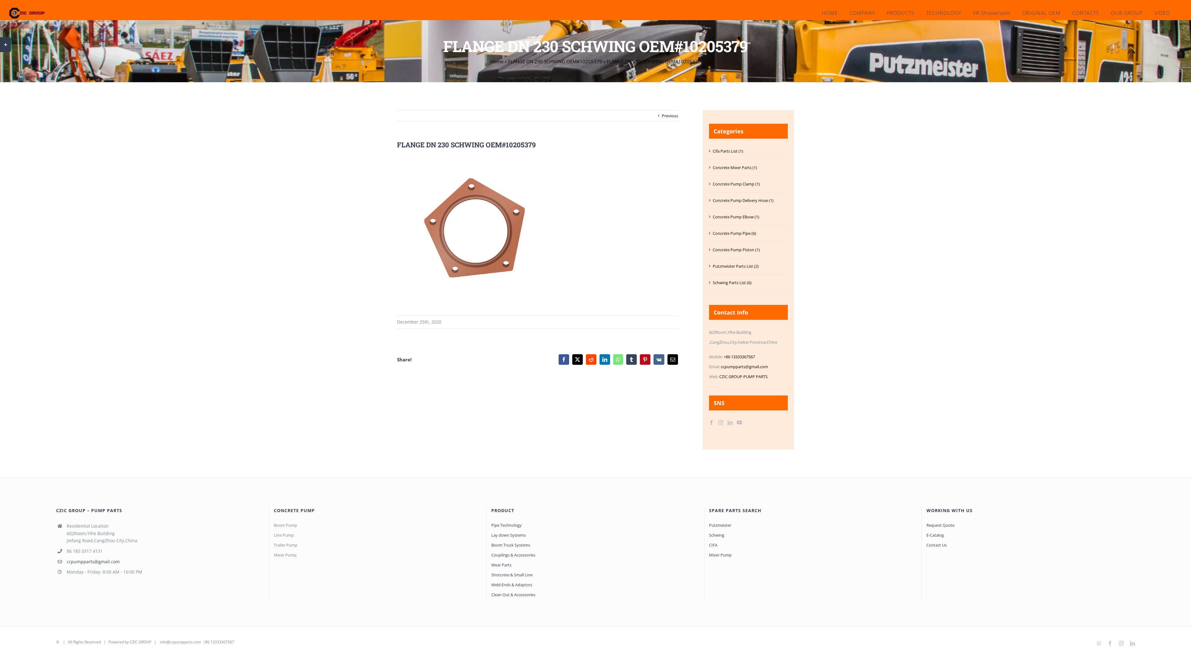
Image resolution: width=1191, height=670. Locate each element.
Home (496, 61)
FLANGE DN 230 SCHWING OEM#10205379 (555, 61)
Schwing (716, 535)
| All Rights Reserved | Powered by (95, 642)
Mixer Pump (721, 555)
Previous (670, 115)
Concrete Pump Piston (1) (736, 249)
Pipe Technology (506, 525)
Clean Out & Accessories (513, 594)
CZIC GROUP (140, 642)
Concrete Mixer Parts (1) (735, 167)
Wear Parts (501, 565)
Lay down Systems (508, 535)
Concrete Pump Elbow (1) (736, 217)
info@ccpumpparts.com (180, 642)
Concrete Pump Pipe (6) (734, 233)
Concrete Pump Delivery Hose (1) (743, 200)
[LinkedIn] (730, 422)
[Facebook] (711, 422)
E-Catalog (935, 535)
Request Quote (940, 525)
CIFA (713, 545)
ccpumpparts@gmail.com (744, 366)
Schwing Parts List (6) (732, 282)
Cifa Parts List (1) (728, 151)
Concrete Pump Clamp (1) (736, 184)
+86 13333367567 (739, 357)
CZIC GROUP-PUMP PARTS (743, 376)
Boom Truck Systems (510, 545)
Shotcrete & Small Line (512, 575)
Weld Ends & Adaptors (511, 584)
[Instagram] (720, 422)
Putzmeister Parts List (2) (736, 266)
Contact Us (936, 545)
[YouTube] (739, 422)
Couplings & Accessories (513, 555)
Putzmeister (720, 525)
